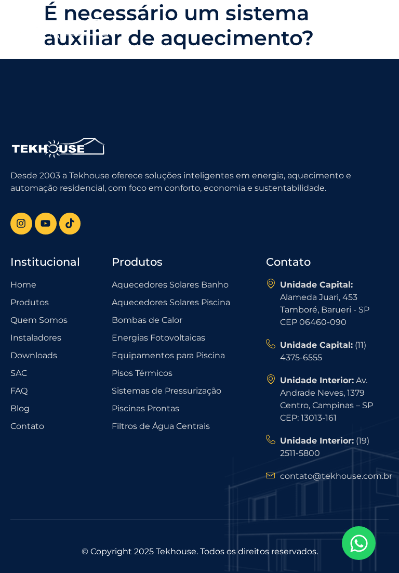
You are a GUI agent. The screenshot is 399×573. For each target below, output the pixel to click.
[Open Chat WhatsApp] (359, 543)
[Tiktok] (70, 224)
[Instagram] (21, 224)
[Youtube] (46, 224)
